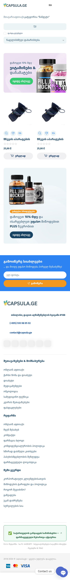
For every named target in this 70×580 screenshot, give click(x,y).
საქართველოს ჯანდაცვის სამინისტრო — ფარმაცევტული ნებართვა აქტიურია (35, 534)
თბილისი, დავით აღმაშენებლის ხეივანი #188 (38, 315)
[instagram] (15, 343)
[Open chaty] (60, 571)
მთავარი (9, 17)
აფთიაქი (19, 17)
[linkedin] (23, 343)
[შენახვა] (13, 133)
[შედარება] (20, 133)
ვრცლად (20, 156)
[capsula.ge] (15, 5)
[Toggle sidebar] (35, 26)
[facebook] (7, 343)
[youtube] (47, 343)
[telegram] (31, 343)
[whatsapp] (39, 343)
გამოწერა (37, 283)
